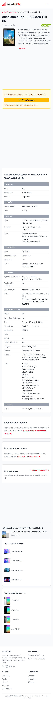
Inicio (4, 12)
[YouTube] (10, 666)
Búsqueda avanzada (36, 658)
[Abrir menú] (48, 4)
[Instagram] (7, 666)
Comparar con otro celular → (28, 456)
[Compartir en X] (11, 25)
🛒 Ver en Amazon (26, 100)
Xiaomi (4, 682)
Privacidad (32, 679)
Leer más (21, 48)
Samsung (5, 676)
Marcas (9, 12)
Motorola (5, 685)
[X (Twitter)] (3, 666)
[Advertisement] (26, 138)
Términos (31, 682)
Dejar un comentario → (40, 470)
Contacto (31, 676)
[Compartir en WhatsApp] (14, 25)
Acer (15, 12)
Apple (4, 679)
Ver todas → (7, 688)
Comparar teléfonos (36, 655)
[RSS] (14, 666)
